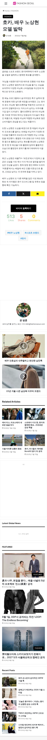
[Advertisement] (23, 272)
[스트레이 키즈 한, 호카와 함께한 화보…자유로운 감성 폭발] (35, 414)
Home (7, 11)
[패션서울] (23, 3)
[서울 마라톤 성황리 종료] (12, 440)
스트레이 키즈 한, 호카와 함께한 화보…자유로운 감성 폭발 (35, 425)
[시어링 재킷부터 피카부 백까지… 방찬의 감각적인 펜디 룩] (9, 728)
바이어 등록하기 (23, 208)
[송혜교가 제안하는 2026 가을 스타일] (9, 693)
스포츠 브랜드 (32, 232)
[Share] (9, 193)
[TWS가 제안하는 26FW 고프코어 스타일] (9, 717)
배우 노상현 (14, 232)
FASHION (15, 11)
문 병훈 (8, 36)
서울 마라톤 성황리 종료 (12, 449)
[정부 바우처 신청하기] (38, 193)
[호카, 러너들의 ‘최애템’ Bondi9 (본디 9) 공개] (35, 440)
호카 (24, 238)
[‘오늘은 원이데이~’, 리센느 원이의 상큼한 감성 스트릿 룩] (9, 705)
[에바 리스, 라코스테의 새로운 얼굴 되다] (12, 414)
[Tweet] (23, 193)
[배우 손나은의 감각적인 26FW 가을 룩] (9, 682)
